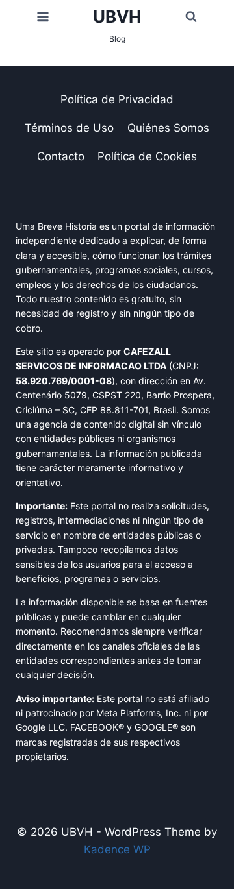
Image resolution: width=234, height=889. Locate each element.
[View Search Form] (191, 17)
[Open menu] (43, 16)
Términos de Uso (69, 127)
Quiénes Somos (168, 127)
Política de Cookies (147, 156)
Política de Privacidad (117, 99)
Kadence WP (117, 849)
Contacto (60, 156)
